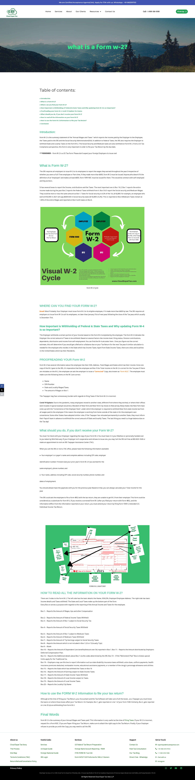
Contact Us (110, 11)
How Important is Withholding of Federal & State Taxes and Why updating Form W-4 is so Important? (78, 108)
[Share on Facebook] (2, 386)
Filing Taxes (129, 720)
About (69, 11)
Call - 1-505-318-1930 (151, 11)
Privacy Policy (16, 768)
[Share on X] (2, 390)
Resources (94, 11)
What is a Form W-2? (48, 102)
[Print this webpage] (2, 394)
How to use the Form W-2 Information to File (57, 120)
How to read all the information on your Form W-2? (59, 117)
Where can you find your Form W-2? (54, 105)
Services (58, 11)
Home (48, 11)
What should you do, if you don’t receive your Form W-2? (61, 114)
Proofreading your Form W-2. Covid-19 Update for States (61, 111)
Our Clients (81, 11)
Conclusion (45, 124)
